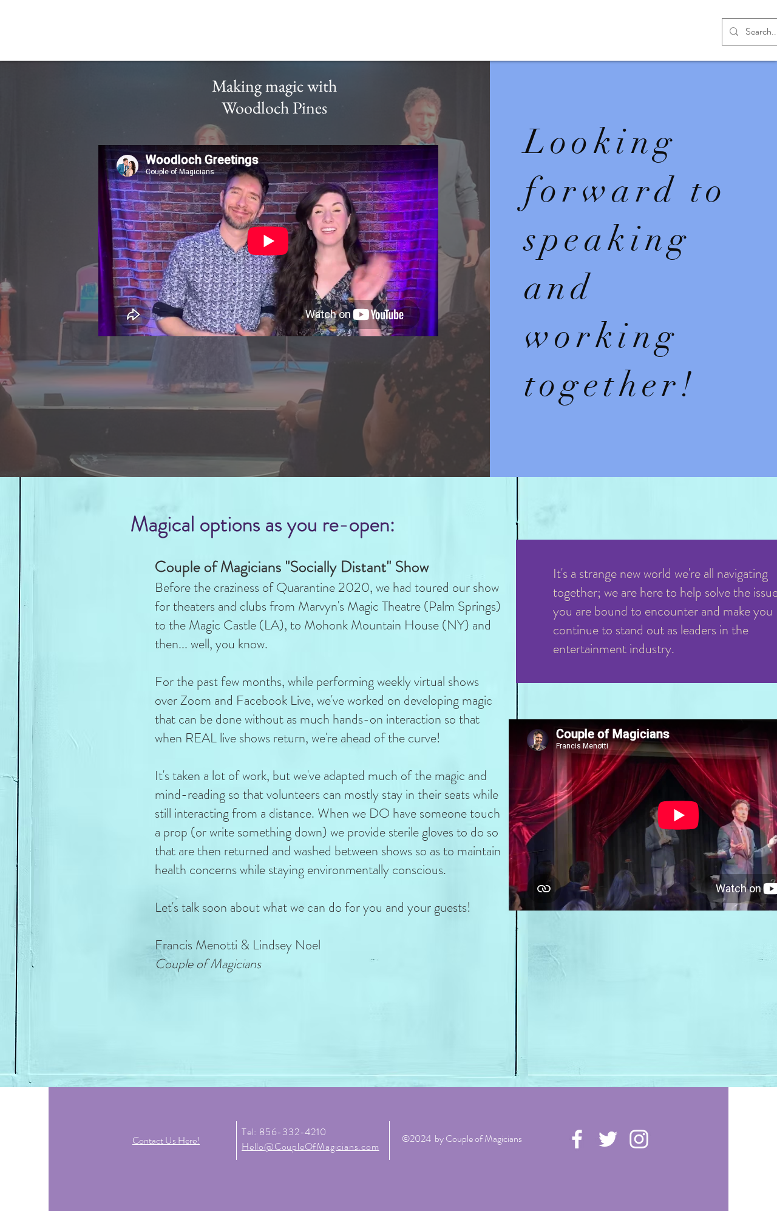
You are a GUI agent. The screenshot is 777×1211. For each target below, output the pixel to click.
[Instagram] (638, 1139)
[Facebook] (577, 1139)
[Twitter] (607, 1139)
